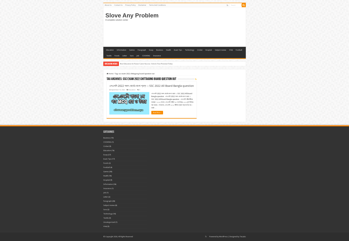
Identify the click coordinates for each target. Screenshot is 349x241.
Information (121, 50)
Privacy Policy (130, 5)
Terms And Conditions (157, 5)
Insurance (157, 56)
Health (168, 50)
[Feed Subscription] (196, 79)
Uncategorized (109, 222)
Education (110, 50)
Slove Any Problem (132, 15)
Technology (189, 50)
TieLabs (243, 237)
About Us (108, 5)
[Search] (244, 5)
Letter (124, 56)
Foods (117, 56)
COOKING (146, 56)
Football (239, 50)
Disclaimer (142, 5)
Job (137, 56)
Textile (109, 56)
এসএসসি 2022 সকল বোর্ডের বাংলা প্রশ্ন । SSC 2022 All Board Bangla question (151, 85)
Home (110, 74)
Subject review (220, 50)
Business (159, 50)
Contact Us (118, 5)
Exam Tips (178, 50)
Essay (151, 50)
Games (132, 50)
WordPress (223, 237)
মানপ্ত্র (231, 50)
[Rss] (227, 5)
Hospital (208, 50)
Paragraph (142, 50)
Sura (131, 56)
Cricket (199, 50)
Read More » (157, 113)
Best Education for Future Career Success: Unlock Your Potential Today (146, 64)
